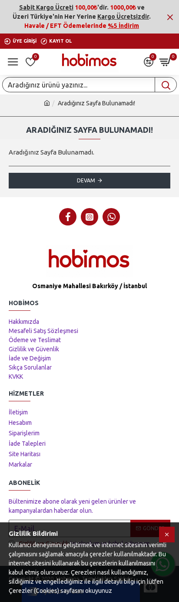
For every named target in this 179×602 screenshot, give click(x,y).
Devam (86, 180)
